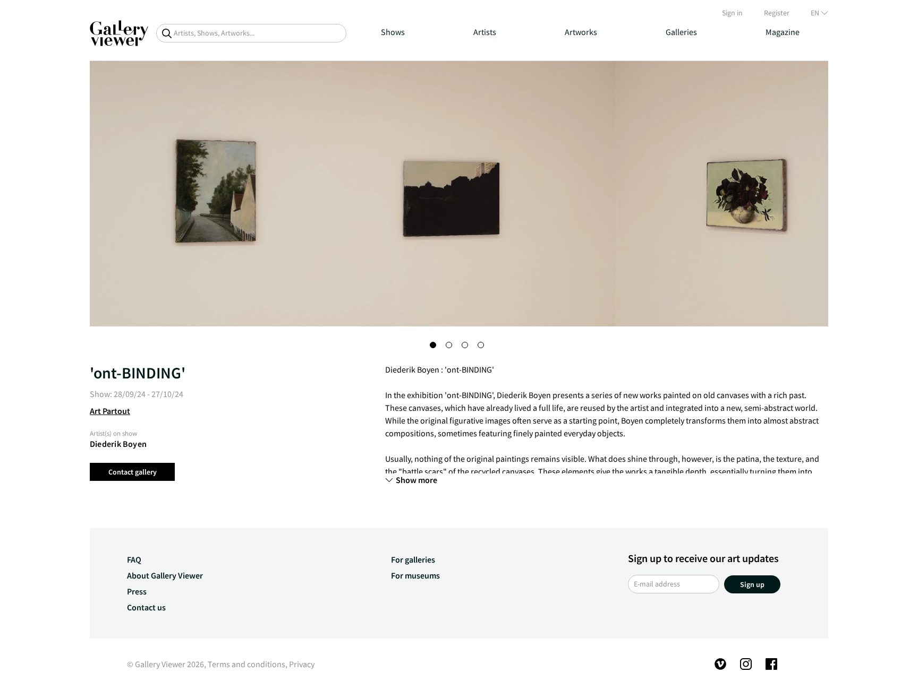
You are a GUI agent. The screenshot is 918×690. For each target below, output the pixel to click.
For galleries (413, 559)
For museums (415, 575)
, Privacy (299, 664)
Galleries (681, 32)
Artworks (581, 32)
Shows (393, 32)
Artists (484, 32)
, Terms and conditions (244, 664)
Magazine (783, 32)
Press (137, 591)
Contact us (146, 607)
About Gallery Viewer (165, 575)
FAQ (134, 559)
